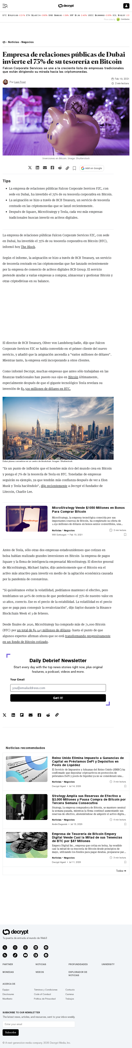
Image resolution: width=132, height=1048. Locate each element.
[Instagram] (15, 947)
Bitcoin (73, 377)
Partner (8, 964)
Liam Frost (20, 82)
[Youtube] (25, 955)
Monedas (8, 972)
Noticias (41, 964)
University (108, 964)
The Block (28, 247)
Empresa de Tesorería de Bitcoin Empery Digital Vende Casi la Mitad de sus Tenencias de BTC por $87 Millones (87, 837)
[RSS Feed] (5, 955)
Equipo (6, 989)
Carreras (69, 994)
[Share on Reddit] (60, 168)
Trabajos (69, 998)
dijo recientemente (54, 486)
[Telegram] (46, 955)
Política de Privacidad (45, 998)
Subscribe (10, 1032)
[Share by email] (45, 168)
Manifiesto (7, 998)
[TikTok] (15, 955)
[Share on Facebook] (52, 168)
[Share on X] (30, 168)
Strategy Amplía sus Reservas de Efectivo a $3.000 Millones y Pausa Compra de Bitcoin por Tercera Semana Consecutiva (89, 799)
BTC (5, 15)
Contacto (70, 989)
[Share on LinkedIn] (37, 168)
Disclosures (8, 994)
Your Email (17, 679)
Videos (40, 972)
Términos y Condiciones (45, 989)
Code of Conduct (42, 994)
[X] (5, 947)
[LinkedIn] (35, 947)
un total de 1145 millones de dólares (44, 630)
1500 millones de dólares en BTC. (46, 389)
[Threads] (25, 947)
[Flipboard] (35, 955)
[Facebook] (46, 947)
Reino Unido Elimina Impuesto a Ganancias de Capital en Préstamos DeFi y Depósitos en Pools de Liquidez (88, 761)
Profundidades (78, 964)
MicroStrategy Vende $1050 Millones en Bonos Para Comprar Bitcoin (88, 509)
